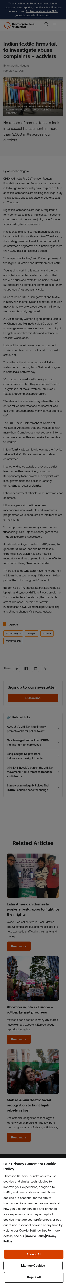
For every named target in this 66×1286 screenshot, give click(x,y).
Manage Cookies (33, 1265)
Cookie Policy (35, 1236)
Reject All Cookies (33, 1277)
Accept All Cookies (33, 1254)
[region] (33, 1222)
